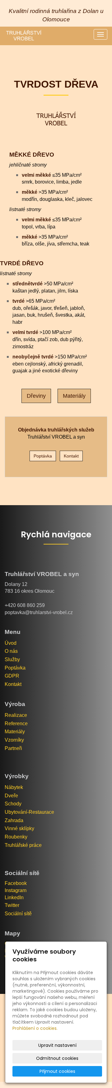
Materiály (15, 731)
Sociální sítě (18, 913)
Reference (16, 723)
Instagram (15, 890)
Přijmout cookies (57, 1071)
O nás (11, 651)
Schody (13, 803)
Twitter (12, 905)
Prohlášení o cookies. (35, 1028)
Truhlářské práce (23, 845)
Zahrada (14, 820)
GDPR (12, 675)
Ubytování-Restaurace (29, 812)
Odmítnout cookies (57, 1058)
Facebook (16, 883)
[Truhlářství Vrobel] (23, 35)
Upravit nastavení (57, 1045)
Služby (12, 659)
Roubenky (16, 836)
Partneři (13, 748)
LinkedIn (14, 897)
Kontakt (13, 684)
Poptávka (15, 667)
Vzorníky (14, 740)
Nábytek (14, 787)
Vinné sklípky (19, 828)
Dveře (11, 795)
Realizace (16, 715)
